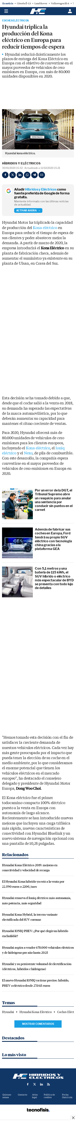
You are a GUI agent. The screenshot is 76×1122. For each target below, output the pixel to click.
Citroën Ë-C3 (24, 3)
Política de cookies (49, 1096)
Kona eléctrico (45, 228)
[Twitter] (12, 175)
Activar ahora (26, 210)
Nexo (28, 453)
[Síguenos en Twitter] (34, 1084)
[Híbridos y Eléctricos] (38, 1076)
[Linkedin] (20, 175)
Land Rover (40, 3)
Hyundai (8, 1012)
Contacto (22, 1094)
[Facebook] (5, 175)
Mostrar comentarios (38, 1023)
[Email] (42, 175)
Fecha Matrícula (67, 1096)
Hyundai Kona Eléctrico (35, 1012)
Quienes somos (6, 1096)
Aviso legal (35, 1096)
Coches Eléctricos (15, 20)
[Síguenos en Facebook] (27, 1084)
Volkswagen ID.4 (60, 3)
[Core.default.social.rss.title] (48, 1084)
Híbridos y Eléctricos (21, 163)
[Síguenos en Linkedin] (41, 1084)
